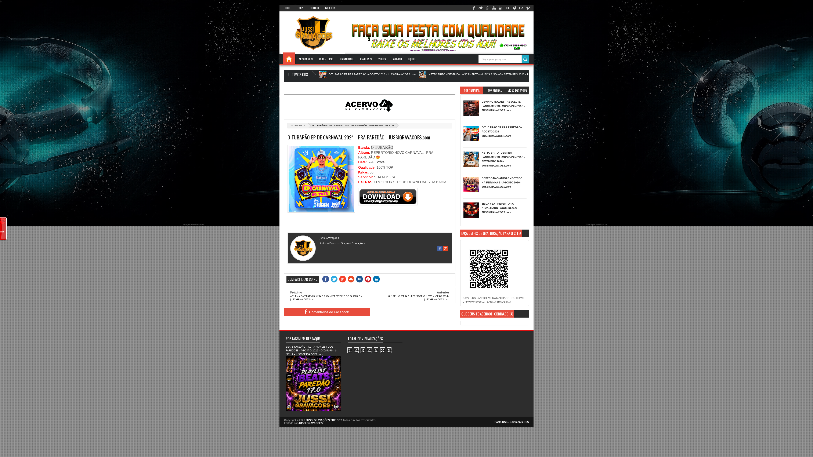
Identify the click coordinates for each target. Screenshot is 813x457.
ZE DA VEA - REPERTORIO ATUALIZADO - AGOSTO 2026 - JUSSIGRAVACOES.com (500, 208)
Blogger (423, 80)
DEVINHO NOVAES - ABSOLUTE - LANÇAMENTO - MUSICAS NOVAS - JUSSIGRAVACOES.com (503, 106)
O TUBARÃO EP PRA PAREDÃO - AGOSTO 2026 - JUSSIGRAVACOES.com (324, 74)
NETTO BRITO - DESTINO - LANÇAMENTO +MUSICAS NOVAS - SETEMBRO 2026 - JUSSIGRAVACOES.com (444, 74)
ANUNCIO (397, 59)
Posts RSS (501, 422)
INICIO (287, 8)
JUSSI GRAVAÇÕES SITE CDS (324, 420)
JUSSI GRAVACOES (311, 423)
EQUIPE (412, 59)
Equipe (300, 8)
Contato (314, 8)
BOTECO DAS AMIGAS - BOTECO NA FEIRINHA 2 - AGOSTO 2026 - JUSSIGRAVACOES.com (502, 183)
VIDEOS (382, 59)
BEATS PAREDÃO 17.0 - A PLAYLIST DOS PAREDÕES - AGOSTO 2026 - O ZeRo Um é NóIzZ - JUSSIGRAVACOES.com (311, 350)
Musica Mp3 (306, 59)
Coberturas (326, 59)
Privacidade (347, 59)
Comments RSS (519, 422)
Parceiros (330, 8)
